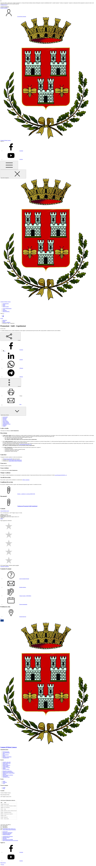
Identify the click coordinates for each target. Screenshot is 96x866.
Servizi (4, 321)
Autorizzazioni (5, 775)
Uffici (4, 753)
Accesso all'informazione (7, 308)
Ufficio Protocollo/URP (8, 458)
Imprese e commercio (6, 322)
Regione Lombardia (3, 7)
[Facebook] (3, 315)
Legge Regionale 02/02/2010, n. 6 (25, 444)
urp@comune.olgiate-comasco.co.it (15, 459)
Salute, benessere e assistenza (8, 774)
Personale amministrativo (7, 756)
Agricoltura (5, 310)
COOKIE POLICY (3, 4)
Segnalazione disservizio (7, 833)
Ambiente (4, 773)
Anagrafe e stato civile (6, 762)
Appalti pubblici (5, 766)
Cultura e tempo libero (6, 763)
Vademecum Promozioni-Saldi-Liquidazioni (27, 506)
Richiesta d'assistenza (6, 834)
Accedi (1, 318)
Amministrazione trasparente (8, 836)
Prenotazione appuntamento (7, 832)
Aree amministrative (6, 752)
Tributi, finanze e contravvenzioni (8, 772)
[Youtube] (3, 316)
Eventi (4, 788)
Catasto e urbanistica (6, 767)
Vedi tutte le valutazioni (4, 566)
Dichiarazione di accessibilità (8, 839)
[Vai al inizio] (0, 618)
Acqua (4, 309)
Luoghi (4, 787)
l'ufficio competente (25, 479)
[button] (6, 303)
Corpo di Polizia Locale (4, 510)
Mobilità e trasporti (6, 769)
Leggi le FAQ (5, 831)
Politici (4, 755)
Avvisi (4, 783)
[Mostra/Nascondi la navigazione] (9, 165)
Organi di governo (6, 751)
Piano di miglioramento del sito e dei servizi (10, 840)
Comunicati (5, 782)
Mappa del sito (3, 862)
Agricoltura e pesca (6, 776)
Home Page (5, 320)
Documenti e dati (6, 757)
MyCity (2, 864)
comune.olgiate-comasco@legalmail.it (15, 460)
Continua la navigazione (5, 6)
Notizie (4, 781)
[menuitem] (13, 349)
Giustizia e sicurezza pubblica (8, 771)
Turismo (4, 768)
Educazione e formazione (7, 770)
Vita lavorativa (5, 764)
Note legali (4, 838)
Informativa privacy (6, 837)
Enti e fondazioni (6, 754)
